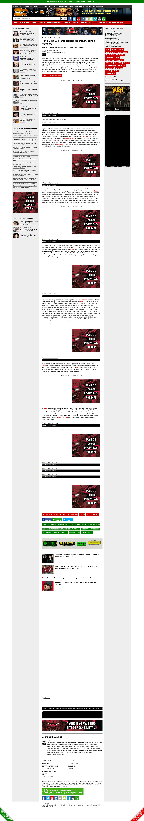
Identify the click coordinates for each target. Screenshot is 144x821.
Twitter (56, 532)
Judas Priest (110, 57)
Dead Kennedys (92, 514)
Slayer (66, 417)
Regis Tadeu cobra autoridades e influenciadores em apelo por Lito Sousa (29, 96)
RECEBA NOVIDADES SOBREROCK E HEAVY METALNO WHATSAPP (6, 815)
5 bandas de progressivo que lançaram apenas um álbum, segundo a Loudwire (25, 155)
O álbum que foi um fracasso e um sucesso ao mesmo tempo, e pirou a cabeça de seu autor (25, 136)
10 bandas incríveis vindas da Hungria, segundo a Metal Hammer (23, 151)
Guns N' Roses (122, 52)
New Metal (118, 63)
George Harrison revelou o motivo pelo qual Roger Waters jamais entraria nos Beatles (29, 223)
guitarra (84, 136)
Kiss (117, 57)
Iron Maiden (120, 55)
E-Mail (84, 532)
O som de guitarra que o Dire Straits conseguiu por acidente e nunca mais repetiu (25, 132)
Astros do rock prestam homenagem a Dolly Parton (27, 63)
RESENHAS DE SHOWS (70, 23)
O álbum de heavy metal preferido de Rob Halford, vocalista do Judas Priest (27, 58)
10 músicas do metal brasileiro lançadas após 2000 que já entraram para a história (77, 555)
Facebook (95, 529)
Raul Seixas (110, 68)
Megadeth (119, 60)
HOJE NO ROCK (85, 23)
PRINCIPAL (71, 760)
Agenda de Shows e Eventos (113, 41)
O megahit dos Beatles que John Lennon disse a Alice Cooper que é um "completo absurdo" (29, 229)
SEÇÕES (100, 23)
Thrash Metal (110, 73)
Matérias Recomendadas (23, 218)
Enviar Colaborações (111, 79)
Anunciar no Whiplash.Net (112, 78)
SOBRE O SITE (17, 6)
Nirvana (126, 63)
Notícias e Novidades (111, 38)
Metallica (109, 63)
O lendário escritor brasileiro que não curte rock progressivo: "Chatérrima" (24, 144)
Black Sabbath (111, 52)
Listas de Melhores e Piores (113, 46)
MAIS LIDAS (71, 766)
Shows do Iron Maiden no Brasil (114, 33)
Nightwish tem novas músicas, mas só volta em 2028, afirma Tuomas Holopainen (28, 52)
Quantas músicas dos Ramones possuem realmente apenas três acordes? (28, 102)
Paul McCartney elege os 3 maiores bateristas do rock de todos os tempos (28, 108)
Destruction (62, 37)
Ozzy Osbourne (111, 65)
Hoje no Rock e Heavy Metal (113, 39)
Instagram (47, 532)
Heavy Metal (110, 55)
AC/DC (108, 49)
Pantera (54, 140)
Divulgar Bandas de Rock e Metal (114, 80)
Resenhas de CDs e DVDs (112, 43)
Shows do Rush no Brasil (112, 35)
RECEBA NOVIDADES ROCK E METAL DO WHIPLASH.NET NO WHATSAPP (72, 1)
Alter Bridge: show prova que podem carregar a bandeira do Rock (68, 578)
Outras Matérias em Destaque (25, 128)
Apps (90, 532)
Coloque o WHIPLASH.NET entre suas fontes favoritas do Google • (59, 524)
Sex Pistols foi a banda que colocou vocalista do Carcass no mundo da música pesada (25, 182)
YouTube (64, 532)
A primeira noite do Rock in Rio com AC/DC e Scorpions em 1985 (76, 583)
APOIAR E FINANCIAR (76, 6)
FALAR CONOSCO (99, 6)
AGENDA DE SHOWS (38, 23)
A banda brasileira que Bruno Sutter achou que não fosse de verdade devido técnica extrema (28, 235)
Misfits (44, 365)
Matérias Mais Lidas (21, 28)
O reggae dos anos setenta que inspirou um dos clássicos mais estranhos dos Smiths (24, 178)
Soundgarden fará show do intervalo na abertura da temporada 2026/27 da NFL (27, 39)
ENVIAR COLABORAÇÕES (43, 6)
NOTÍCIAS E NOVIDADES (21, 23)
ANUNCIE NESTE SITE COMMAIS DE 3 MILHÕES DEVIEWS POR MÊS (138, 815)
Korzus (56, 37)
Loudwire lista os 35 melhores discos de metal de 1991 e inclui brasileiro (28, 71)
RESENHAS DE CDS (53, 23)
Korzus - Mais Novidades (52, 75)
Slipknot (115, 71)
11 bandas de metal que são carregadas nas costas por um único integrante (28, 33)
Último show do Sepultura (112, 31)
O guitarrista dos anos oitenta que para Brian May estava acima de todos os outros (25, 186)
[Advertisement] (56, 165)
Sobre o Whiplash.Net (111, 76)
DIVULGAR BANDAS (60, 6)
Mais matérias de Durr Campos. (56, 754)
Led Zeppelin (110, 60)
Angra (114, 49)
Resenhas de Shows (47, 37)
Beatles (120, 49)
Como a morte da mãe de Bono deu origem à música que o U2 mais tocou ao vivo (28, 77)
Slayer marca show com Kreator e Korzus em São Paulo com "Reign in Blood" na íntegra (76, 567)
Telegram (85, 529)
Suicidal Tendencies (82, 300)
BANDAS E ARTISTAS (116, 23)
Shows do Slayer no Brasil (112, 34)
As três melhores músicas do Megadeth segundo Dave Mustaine (27, 121)
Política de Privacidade (62, 786)
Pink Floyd (121, 65)
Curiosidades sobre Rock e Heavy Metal (116, 42)
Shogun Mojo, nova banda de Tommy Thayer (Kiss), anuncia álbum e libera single (25, 171)
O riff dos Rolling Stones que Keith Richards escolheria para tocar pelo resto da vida (24, 140)
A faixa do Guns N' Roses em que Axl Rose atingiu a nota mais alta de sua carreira (29, 46)
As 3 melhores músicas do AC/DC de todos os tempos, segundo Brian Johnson (29, 114)
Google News (74, 532)
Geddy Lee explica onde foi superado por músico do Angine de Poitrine (28, 89)
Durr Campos (53, 50)
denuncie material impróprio (84, 785)
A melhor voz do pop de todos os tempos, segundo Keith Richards (29, 82)
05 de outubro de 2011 (60, 52)
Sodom (82, 514)
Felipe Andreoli (69, 138)
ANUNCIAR (28, 6)
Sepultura (60, 144)
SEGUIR (88, 6)
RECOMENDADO (73, 763)
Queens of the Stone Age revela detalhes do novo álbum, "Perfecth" (24, 167)
